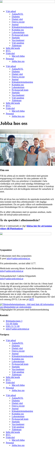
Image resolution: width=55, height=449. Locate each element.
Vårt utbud (11, 11)
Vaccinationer (18, 40)
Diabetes (16, 16)
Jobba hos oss (18, 61)
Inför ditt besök (13, 48)
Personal (10, 58)
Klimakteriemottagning (22, 27)
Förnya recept (18, 22)
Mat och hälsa (18, 56)
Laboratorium (18, 32)
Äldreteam (16, 45)
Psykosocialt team (20, 35)
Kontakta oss (18, 29)
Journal (15, 24)
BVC (8, 51)
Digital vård (17, 19)
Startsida (16, 37)
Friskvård (10, 53)
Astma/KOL (17, 14)
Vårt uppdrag (18, 43)
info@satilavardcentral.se (19, 258)
